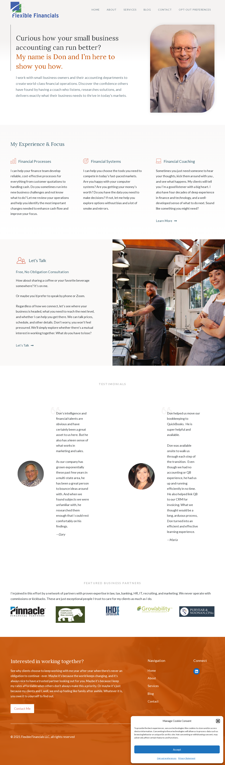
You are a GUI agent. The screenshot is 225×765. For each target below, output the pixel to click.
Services (130, 9)
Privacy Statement (186, 758)
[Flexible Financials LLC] (35, 9)
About (112, 9)
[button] (218, 721)
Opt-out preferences (166, 758)
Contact (165, 9)
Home (96, 9)
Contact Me (22, 708)
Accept (177, 749)
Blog (147, 9)
